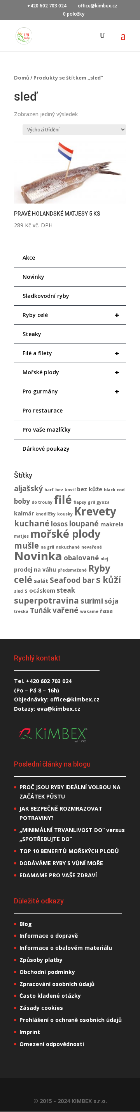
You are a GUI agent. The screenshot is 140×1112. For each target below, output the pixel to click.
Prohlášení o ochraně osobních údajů (70, 1019)
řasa (106, 610)
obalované (81, 557)
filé (63, 499)
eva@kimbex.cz (58, 708)
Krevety (95, 511)
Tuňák (40, 610)
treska (21, 611)
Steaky (32, 334)
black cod (114, 489)
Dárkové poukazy (46, 448)
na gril (47, 547)
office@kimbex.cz (75, 699)
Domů (21, 77)
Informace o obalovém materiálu (65, 947)
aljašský (28, 488)
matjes (21, 536)
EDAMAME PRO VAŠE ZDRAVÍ (58, 875)
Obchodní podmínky (47, 972)
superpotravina (46, 600)
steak (66, 590)
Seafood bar (72, 580)
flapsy (80, 502)
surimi (91, 601)
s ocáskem (39, 590)
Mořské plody (71, 372)
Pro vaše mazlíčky (47, 429)
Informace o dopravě (48, 935)
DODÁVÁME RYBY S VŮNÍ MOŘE (61, 863)
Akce (29, 257)
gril (91, 502)
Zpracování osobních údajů (56, 984)
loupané (84, 524)
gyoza (103, 502)
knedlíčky (45, 514)
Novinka (38, 556)
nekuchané (68, 547)
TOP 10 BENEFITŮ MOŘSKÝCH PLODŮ (69, 851)
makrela (112, 524)
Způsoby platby (41, 959)
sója (112, 601)
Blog (25, 924)
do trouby (42, 502)
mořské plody (65, 533)
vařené (65, 610)
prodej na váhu (35, 569)
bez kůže (89, 489)
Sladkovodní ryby (46, 295)
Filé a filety (71, 353)
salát (41, 580)
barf (49, 489)
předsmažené (72, 570)
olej (104, 558)
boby (22, 501)
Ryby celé (71, 315)
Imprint (29, 1032)
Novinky (33, 276)
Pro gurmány (71, 391)
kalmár (24, 513)
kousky (65, 514)
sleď (18, 591)
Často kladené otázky (50, 995)
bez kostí (65, 489)
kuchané (31, 523)
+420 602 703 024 (49, 681)
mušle (26, 545)
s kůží (108, 580)
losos (59, 523)
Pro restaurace (43, 410)
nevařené (91, 547)
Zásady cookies (41, 1007)
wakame (89, 611)
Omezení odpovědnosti (51, 1044)
